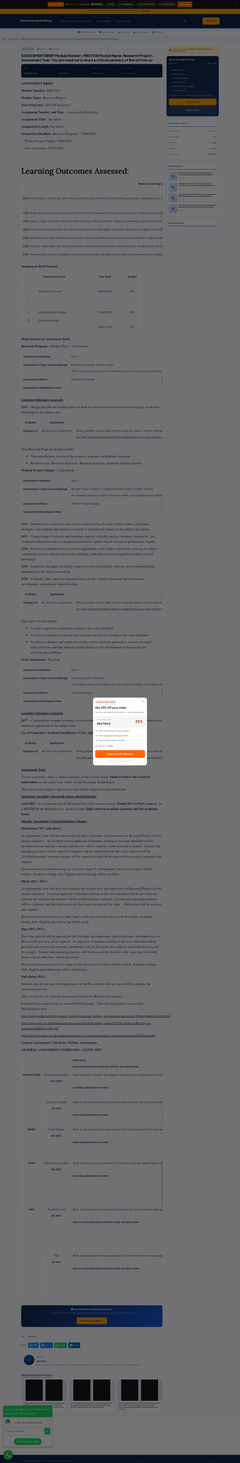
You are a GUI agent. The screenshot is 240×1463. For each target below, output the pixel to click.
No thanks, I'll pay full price (120, 761)
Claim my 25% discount (120, 753)
